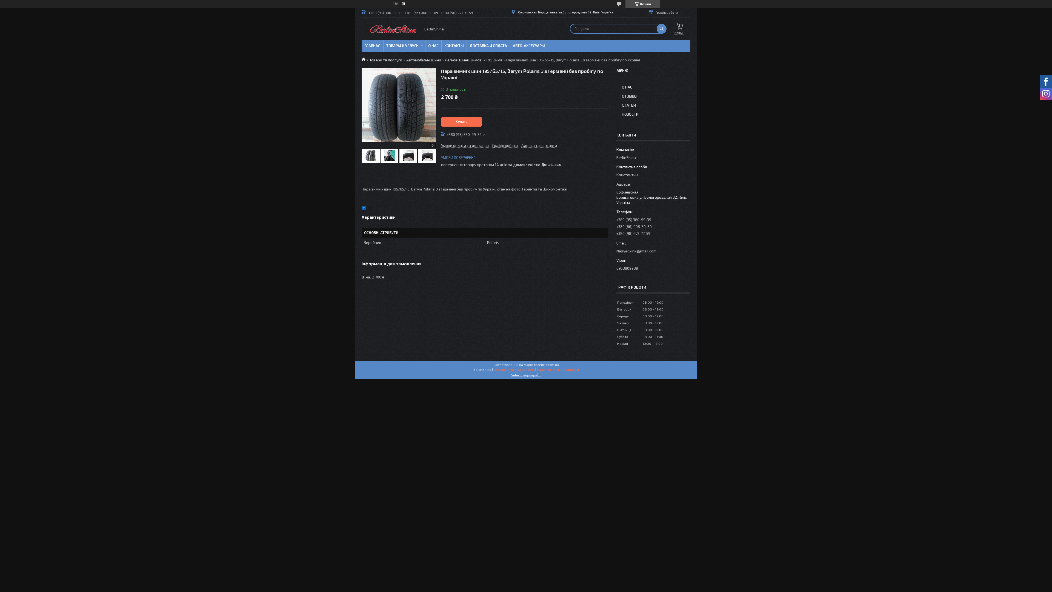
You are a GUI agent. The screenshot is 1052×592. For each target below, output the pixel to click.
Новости (630, 114)
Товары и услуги (402, 46)
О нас (433, 46)
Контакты (454, 46)
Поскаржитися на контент (514, 369)
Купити (462, 121)
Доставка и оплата (488, 46)
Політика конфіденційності (558, 369)
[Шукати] (662, 29)
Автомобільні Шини (423, 60)
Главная (372, 46)
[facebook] (364, 208)
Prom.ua (552, 364)
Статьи (629, 105)
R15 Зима (494, 60)
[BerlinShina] (391, 29)
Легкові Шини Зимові (463, 60)
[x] (370, 208)
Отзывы (629, 96)
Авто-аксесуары (529, 46)
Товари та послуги (385, 60)
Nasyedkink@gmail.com (636, 251)
